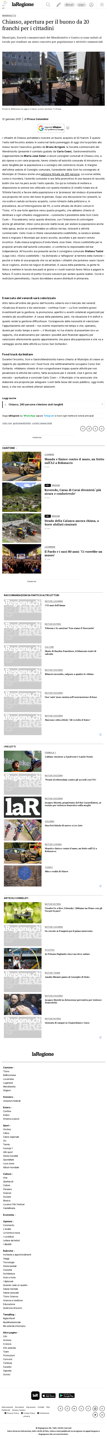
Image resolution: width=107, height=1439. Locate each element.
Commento (8, 1225)
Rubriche (8, 1250)
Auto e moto (9, 1277)
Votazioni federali (11, 1100)
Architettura (9, 1273)
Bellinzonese (9, 1075)
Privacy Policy (12, 1413)
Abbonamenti (7, 1407)
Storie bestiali (9, 1266)
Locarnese (8, 1079)
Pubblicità (6, 1410)
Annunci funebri (18, 1410)
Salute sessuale (11, 1292)
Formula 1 (8, 1148)
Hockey (7, 1129)
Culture (7, 1174)
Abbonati (69, 4)
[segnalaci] (59, 5)
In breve (7, 1344)
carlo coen (7, 423)
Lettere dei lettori (11, 1240)
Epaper (81, 4)
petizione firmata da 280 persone (60, 174)
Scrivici (6, 1374)
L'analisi (7, 1229)
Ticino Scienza (10, 1296)
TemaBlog (9, 1314)
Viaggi (6, 1258)
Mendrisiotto (9, 1086)
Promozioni (9, 1355)
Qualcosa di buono (12, 1308)
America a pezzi (11, 1118)
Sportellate (8, 1159)
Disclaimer (19, 1407)
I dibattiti (7, 1244)
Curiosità (7, 1269)
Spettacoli (8, 1181)
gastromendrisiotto (22, 423)
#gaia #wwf (9, 1318)
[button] (60, 1408)
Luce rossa (8, 1163)
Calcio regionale (11, 1136)
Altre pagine (10, 1332)
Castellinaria (9, 1208)
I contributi (8, 1236)
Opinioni (8, 1221)
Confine (7, 1111)
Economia (8, 1214)
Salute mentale (10, 1288)
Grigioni (7, 1090)
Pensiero (7, 1189)
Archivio (7, 1340)
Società (7, 1196)
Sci (4, 1140)
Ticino (6, 1071)
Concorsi (7, 1359)
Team (6, 1351)
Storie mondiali (10, 1155)
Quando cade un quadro (15, 1285)
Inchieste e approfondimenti (17, 1254)
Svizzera (8, 1097)
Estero (7, 1107)
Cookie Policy (29, 1413)
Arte (5, 1177)
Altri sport (8, 1152)
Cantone (8, 1067)
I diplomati (8, 1281)
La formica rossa (11, 1232)
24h (5, 1336)
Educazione (9, 1304)
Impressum (31, 1407)
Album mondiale (11, 1167)
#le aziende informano (14, 1326)
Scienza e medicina (13, 1300)
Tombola (7, 1363)
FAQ (48, 1407)
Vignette (7, 1370)
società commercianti (42, 423)
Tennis (6, 1144)
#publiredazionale (12, 1322)
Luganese (8, 1082)
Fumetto (7, 1366)
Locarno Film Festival (13, 1204)
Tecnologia (8, 1262)
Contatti (41, 1407)
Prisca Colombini (37, 119)
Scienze (7, 1193)
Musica (6, 1200)
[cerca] (48, 5)
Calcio (6, 1133)
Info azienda (9, 1347)
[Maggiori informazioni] (67, 128)
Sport (6, 1125)
